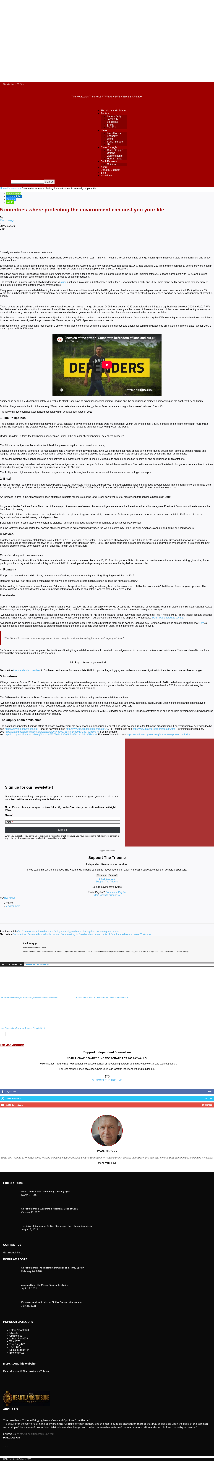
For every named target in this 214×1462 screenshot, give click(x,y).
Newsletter (107, 175)
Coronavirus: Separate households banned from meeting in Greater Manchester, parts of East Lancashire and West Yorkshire (82, 934)
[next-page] (7, 1034)
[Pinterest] (51, 239)
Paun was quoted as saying (167, 617)
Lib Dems (112, 122)
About (104, 167)
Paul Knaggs (7, 220)
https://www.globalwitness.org (21, 729)
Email (8, 822)
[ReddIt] (85, 239)
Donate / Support (110, 170)
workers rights (115, 155)
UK (109, 144)
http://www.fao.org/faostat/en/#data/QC (87, 729)
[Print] (107, 239)
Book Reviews (109, 161)
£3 (100, 878)
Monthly (101, 875)
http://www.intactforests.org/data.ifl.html (154, 729)
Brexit (110, 124)
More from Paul (107, 1162)
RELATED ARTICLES (12, 964)
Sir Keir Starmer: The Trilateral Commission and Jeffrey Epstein (52, 1267)
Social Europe (115, 141)
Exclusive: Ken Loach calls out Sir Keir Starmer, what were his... (52, 1302)
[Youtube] (35, 956)
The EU (111, 127)
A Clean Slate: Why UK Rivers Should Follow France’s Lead (102, 998)
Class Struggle (109, 147)
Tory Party (112, 119)
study (63, 282)
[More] (130, 239)
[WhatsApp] (62, 239)
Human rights (114, 158)
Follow (208, 1098)
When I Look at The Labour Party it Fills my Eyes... (46, 1191)
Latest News (114, 133)
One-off (113, 875)
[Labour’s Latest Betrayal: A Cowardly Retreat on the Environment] (17, 993)
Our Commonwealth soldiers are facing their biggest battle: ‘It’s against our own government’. (68, 931)
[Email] (96, 239)
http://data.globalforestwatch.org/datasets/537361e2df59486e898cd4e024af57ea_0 (51, 734)
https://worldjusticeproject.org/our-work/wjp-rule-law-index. (159, 734)
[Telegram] (119, 239)
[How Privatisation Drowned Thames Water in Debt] (17, 1024)
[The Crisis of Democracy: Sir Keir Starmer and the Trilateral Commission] (11, 1190)
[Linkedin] (74, 239)
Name (8, 815)
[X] (40, 239)
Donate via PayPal (115, 892)
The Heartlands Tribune (114, 110)
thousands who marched (27, 670)
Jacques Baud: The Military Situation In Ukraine (44, 1285)
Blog (103, 172)
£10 (108, 878)
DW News (9, 898)
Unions (111, 153)
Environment (14, 188)
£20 (113, 878)
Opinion (111, 164)
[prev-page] (2, 1034)
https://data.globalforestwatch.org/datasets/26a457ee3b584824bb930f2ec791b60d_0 (52, 731)
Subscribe (207, 1105)
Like (210, 1092)
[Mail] (30, 956)
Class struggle (115, 150)
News (104, 130)
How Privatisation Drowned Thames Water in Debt (22, 1028)
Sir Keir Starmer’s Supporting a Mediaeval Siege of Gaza (49, 1208)
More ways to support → (107, 895)
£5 (104, 878)
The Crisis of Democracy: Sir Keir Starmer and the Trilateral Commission (57, 1226)
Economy (112, 136)
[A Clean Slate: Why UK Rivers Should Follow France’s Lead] (93, 993)
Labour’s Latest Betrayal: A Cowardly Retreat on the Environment (28, 998)
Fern (201, 623)
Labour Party (114, 116)
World (110, 138)
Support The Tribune (107, 881)
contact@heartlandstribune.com (35, 1434)
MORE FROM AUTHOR (37, 964)
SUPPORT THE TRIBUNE (107, 1080)
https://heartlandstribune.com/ (34, 948)
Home (3, 188)
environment (13, 906)
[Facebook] (28, 239)
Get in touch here (12, 1252)
